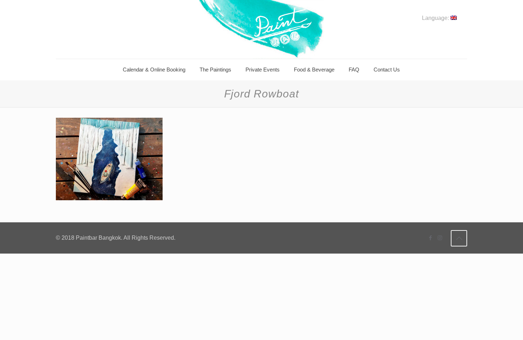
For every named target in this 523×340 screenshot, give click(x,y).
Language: (436, 18)
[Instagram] (440, 238)
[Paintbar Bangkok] (261, 29)
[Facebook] (430, 238)
